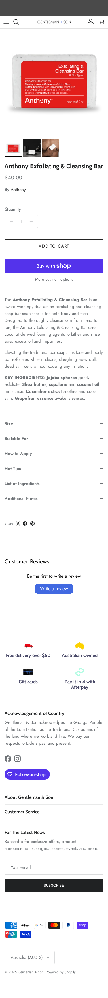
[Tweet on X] (18, 523)
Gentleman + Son (30, 972)
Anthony (18, 189)
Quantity (13, 209)
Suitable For (16, 438)
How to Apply (18, 453)
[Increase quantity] (33, 221)
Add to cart (54, 246)
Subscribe (54, 885)
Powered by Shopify (60, 972)
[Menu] (6, 22)
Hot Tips (13, 468)
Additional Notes (21, 498)
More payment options (54, 279)
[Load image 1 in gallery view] (54, 83)
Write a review (54, 588)
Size (9, 423)
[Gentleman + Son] (54, 21)
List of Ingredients (22, 483)
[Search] (19, 22)
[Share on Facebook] (25, 523)
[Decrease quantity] (10, 221)
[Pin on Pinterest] (32, 523)
